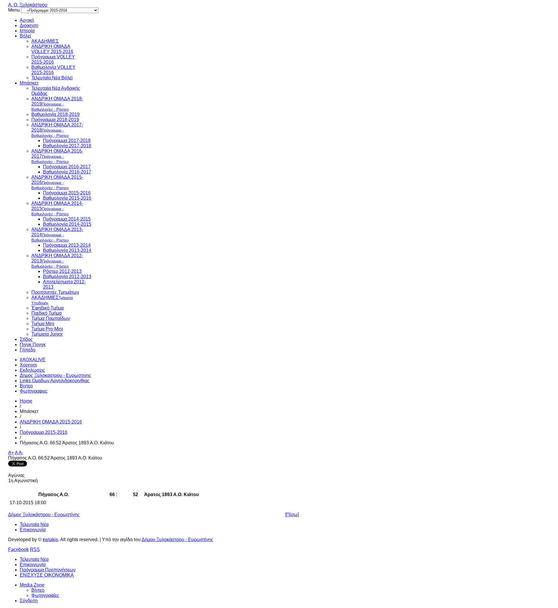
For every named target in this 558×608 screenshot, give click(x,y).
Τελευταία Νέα (34, 524)
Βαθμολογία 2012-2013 (67, 276)
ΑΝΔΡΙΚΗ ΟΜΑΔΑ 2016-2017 (57, 156)
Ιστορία (27, 30)
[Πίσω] (292, 514)
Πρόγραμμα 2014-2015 (67, 219)
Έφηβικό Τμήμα (47, 307)
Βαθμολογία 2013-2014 (67, 250)
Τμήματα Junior (47, 334)
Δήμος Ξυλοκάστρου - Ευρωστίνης (44, 514)
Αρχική (27, 20)
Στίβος (26, 339)
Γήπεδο (27, 349)
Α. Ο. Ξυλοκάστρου (27, 4)
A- (21, 452)
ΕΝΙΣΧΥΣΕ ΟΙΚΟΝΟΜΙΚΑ (47, 575)
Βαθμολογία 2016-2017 (67, 171)
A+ (11, 452)
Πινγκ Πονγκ (33, 344)
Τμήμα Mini (42, 323)
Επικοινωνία (33, 529)
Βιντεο (26, 385)
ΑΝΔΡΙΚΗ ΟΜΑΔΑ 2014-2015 (57, 208)
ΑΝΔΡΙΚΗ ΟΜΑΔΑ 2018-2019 (57, 104)
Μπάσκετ (29, 83)
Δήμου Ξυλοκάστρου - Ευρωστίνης (177, 539)
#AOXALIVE (33, 359)
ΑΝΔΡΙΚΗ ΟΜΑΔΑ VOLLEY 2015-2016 (52, 49)
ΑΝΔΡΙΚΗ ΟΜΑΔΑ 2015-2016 (57, 182)
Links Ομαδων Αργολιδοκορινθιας (55, 380)
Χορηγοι (28, 364)
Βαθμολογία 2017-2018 (67, 145)
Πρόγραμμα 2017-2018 (67, 140)
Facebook (18, 549)
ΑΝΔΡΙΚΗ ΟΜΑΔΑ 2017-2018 (57, 130)
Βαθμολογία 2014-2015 (67, 224)
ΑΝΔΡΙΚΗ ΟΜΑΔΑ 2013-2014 (57, 234)
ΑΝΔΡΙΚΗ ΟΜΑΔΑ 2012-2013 (57, 261)
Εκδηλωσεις (32, 370)
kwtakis (50, 539)
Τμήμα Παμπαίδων (50, 318)
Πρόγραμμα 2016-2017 (67, 166)
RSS (35, 549)
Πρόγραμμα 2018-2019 (55, 119)
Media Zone (32, 584)
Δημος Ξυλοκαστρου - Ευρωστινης (55, 375)
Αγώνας (16, 475)
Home (26, 400)
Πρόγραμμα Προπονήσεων (48, 569)
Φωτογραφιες (34, 391)
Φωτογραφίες (45, 595)
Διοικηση (29, 25)
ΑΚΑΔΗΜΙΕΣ (45, 41)
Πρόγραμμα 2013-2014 (67, 245)
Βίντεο (37, 590)
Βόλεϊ (25, 35)
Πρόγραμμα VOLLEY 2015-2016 (53, 59)
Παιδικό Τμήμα (46, 313)
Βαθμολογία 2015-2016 (67, 198)
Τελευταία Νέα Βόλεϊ (52, 77)
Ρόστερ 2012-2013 (62, 271)
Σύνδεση (29, 600)
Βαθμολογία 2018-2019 (55, 114)
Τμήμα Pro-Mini (47, 328)
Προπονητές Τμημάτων (55, 292)
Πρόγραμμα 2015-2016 (67, 192)
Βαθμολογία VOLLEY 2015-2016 (53, 70)
